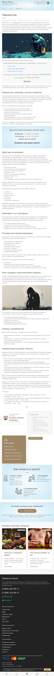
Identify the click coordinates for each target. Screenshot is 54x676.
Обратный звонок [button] (28, 510)
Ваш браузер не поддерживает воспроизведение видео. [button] (18, 60)
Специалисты (6, 649)
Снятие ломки (6, 609)
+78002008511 (45, 74)
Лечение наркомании (8, 606)
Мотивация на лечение (8, 642)
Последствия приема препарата (40, 424)
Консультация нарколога (9, 644)
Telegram (8, 600)
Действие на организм (38, 420)
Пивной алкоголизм (7, 633)
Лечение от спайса (7, 614)
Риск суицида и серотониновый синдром (40, 426)
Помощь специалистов (38, 429)
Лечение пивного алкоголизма (12, 459)
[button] (48, 3)
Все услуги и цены (35, 438)
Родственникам (6, 639)
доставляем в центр (43, 481)
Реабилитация (6, 635)
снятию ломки (11, 66)
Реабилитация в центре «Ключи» (40, 430)
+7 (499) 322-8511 (32, 78)
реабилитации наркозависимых (16, 68)
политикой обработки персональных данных (23, 670)
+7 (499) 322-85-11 (40, 3)
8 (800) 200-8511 (32, 136)
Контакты (4, 652)
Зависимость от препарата (39, 422)
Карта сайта (5, 621)
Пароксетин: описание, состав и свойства (40, 418)
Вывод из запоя (8, 446)
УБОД (3, 612)
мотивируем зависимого (43, 479)
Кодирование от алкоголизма (12, 452)
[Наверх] (27, 407)
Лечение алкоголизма (10, 449)
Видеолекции (6, 616)
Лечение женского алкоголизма (13, 456)
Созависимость (6, 647)
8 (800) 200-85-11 (40, 2)
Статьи (4, 619)
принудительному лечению (14, 71)
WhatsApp (8, 596)
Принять (47, 669)
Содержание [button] (34, 414)
